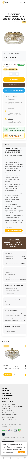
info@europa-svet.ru (8, 404)
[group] (14, 38)
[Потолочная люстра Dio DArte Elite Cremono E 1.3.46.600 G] (12, 354)
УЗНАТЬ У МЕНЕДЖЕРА (15, 90)
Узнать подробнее (8, 452)
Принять (21, 452)
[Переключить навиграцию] (24, 2)
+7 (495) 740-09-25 (7, 401)
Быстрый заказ (14, 85)
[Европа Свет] (5, 2)
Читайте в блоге (7, 395)
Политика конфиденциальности (11, 437)
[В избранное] (14, 374)
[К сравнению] (17, 374)
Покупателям (6, 393)
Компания (5, 390)
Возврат (10, 119)
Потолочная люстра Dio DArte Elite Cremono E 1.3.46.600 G (12, 367)
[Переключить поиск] (21, 2)
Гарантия (10, 111)
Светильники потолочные (13, 230)
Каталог (5, 388)
